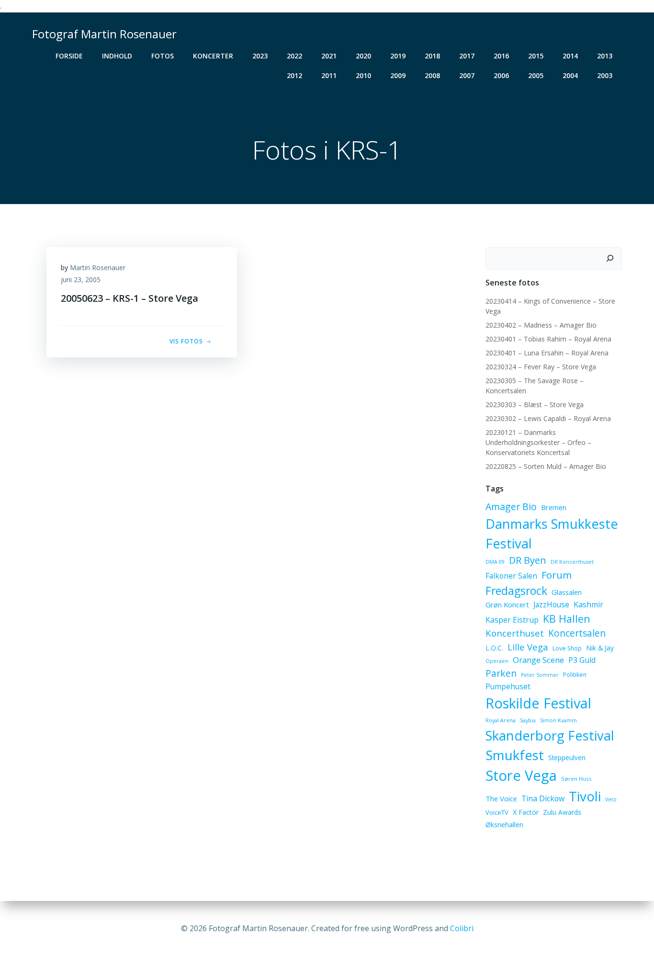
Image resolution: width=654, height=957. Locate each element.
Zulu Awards (562, 812)
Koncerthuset (514, 633)
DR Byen (527, 560)
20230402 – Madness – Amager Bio (541, 325)
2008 (432, 75)
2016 (501, 55)
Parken (501, 673)
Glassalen (567, 592)
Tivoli (585, 796)
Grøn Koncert (507, 604)
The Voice (501, 798)
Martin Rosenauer (97, 267)
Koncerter (213, 55)
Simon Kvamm (558, 720)
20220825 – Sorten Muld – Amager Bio (545, 466)
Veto (611, 799)
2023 (260, 55)
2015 (535, 55)
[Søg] (609, 259)
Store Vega (521, 775)
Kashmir (588, 604)
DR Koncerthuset (572, 561)
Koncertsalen (577, 633)
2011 (329, 75)
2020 (363, 55)
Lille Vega (527, 647)
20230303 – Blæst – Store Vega (534, 404)
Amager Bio (511, 506)
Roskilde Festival (538, 703)
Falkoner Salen (511, 575)
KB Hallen (566, 619)
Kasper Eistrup (512, 620)
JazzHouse (551, 604)
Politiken (574, 675)
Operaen (496, 661)
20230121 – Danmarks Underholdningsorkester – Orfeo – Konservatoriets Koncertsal (538, 442)
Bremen (553, 507)
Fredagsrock (516, 590)
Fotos (162, 55)
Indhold (117, 55)
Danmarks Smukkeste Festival (551, 533)
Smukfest (514, 755)
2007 (466, 75)
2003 (604, 75)
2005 (535, 75)
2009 (398, 75)
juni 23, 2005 (81, 279)
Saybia (528, 720)
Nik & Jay (600, 647)
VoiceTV (496, 812)
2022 (294, 55)
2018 (432, 55)
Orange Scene (538, 659)
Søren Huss (576, 778)
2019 (398, 55)
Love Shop (567, 648)
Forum (556, 574)
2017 (466, 55)
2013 (604, 55)
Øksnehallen (504, 824)
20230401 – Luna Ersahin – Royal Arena (547, 352)
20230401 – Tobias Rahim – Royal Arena (548, 338)
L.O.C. (494, 647)
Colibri (462, 928)
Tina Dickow (542, 798)
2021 (329, 55)
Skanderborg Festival (549, 735)
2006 (501, 75)
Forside (69, 55)
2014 (570, 55)
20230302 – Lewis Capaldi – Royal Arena (548, 418)
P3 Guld (582, 660)
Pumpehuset (507, 686)
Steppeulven (567, 757)
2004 (570, 75)
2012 (294, 75)
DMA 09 (495, 561)
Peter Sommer (540, 675)
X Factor (526, 812)
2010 (363, 75)
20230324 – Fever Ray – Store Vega (540, 366)
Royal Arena (500, 720)
